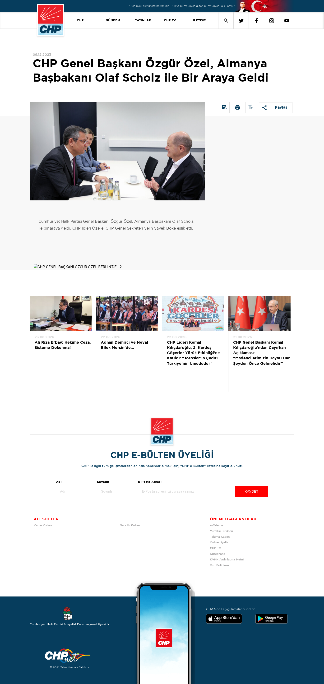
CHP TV (170, 20)
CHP (80, 20)
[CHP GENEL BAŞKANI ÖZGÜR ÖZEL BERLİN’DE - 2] (78, 258)
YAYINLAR (143, 20)
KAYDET (251, 491)
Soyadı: (103, 482)
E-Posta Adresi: (150, 482)
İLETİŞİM (199, 20)
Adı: (59, 482)
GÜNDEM (113, 20)
